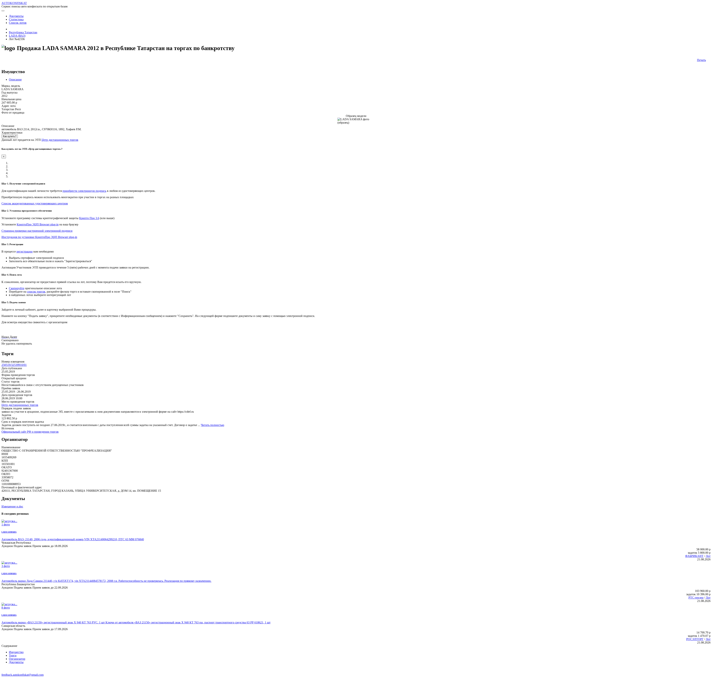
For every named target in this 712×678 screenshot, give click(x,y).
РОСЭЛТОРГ (694, 639)
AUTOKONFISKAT (14, 3)
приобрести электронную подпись (84, 190)
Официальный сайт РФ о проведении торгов (30, 431)
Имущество (16, 652)
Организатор (17, 658)
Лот (708, 556)
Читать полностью (212, 425)
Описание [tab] (15, 79)
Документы (16, 662)
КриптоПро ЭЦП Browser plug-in (38, 224)
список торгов (36, 291)
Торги (13, 655)
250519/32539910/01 (14, 364)
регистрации (25, 251)
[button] (5, 336)
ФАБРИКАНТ (694, 556)
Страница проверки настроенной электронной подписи (36, 230)
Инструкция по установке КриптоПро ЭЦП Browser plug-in (39, 237)
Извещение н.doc (12, 506)
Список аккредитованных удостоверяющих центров (34, 203)
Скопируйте (16, 288)
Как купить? (9, 136)
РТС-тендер (695, 597)
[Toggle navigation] (2, 10)
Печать (701, 60)
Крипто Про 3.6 (89, 218)
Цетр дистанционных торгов (60, 139)
